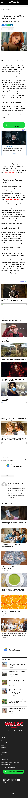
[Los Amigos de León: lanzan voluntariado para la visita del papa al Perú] (14, 513)
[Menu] (2, 2)
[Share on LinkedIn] (11, 25)
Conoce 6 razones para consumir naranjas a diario (11, 612)
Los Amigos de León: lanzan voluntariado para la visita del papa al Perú (13, 523)
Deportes (3, 754)
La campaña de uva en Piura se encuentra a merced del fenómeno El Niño (17, 682)
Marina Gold (5, 475)
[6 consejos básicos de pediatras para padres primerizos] (14, 535)
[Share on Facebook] (2, 25)
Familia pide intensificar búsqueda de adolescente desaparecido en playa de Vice (17, 664)
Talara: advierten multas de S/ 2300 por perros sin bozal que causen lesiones (17, 710)
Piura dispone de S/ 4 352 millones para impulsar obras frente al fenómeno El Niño (17, 673)
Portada (3, 740)
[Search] (26, 2)
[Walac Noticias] (14, 2)
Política (3, 750)
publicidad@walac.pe (6, 764)
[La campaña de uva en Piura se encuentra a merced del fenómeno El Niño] (4, 682)
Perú (2, 745)
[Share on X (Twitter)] (5, 25)
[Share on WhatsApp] (8, 25)
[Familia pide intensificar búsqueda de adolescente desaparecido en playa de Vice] (4, 664)
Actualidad (4, 742)
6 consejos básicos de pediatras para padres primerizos (12, 545)
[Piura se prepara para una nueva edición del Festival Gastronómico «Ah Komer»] (14, 625)
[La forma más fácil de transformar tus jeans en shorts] (14, 558)
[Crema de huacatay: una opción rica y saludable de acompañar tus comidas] (14, 580)
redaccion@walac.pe (12, 762)
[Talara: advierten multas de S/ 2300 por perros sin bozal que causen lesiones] (4, 710)
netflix (11, 475)
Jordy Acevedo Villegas (6, 21)
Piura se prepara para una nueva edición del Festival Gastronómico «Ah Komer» (13, 634)
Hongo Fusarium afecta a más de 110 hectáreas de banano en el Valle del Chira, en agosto (17, 701)
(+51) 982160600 (11, 767)
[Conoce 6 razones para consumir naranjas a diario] (14, 602)
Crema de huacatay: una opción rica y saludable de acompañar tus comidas (12, 589)
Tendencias (4, 12)
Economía (3, 747)
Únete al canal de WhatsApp (15, 125)
